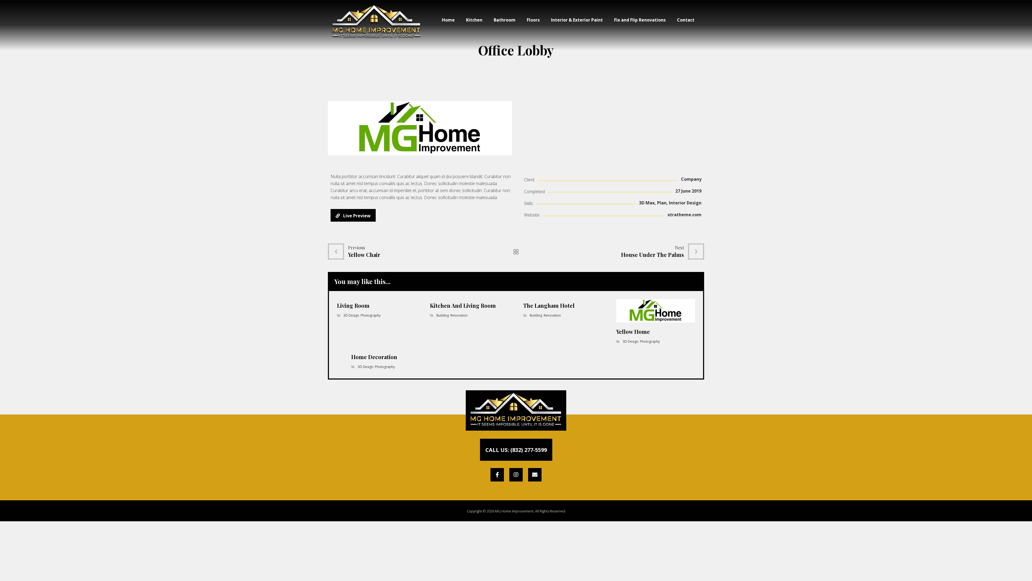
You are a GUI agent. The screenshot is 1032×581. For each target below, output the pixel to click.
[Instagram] (516, 474)
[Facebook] (497, 474)
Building (442, 315)
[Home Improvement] (376, 22)
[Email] (535, 474)
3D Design (351, 315)
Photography (371, 315)
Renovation (459, 315)
